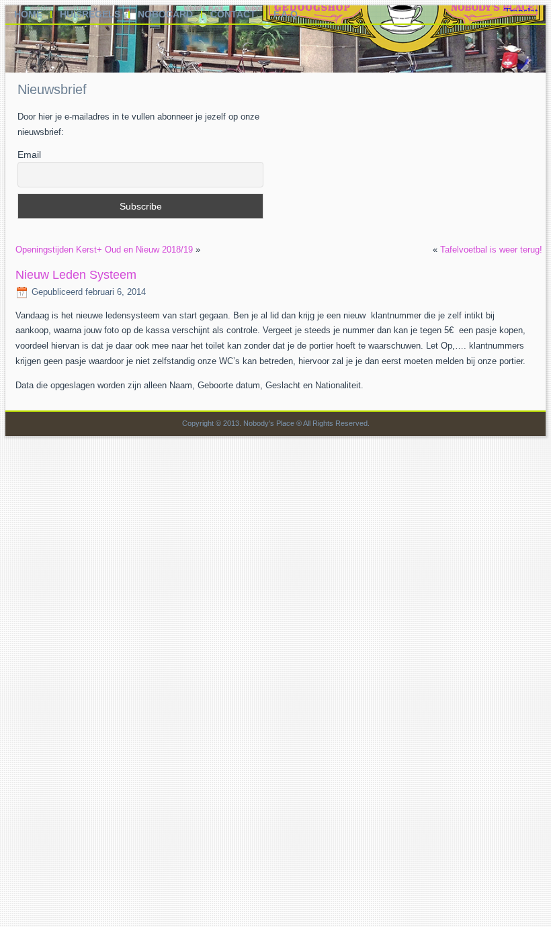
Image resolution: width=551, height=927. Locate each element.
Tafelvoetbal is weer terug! (491, 250)
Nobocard (165, 14)
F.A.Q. (286, 14)
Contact (233, 14)
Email (29, 154)
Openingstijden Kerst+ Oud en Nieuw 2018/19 (104, 250)
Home (28, 14)
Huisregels (90, 14)
